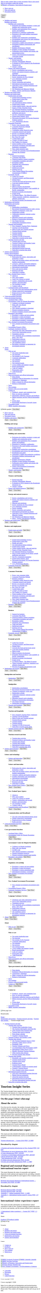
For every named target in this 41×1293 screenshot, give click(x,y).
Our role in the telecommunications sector (24, 289)
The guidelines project (19, 342)
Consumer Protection (14, 123)
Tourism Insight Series (19, 1059)
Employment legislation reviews (21, 97)
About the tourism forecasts (20, 1077)
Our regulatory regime (19, 284)
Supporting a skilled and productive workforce (26, 42)
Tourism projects (17, 234)
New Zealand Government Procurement (20, 322)
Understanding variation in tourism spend (24, 1066)
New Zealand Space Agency (17, 274)
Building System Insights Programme (23, 49)
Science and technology (12, 1237)
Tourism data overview (19, 241)
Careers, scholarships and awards (22, 281)
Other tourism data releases (20, 1053)
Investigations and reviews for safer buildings (25, 39)
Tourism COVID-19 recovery (21, 236)
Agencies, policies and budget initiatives (24, 264)
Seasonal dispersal (11, 1191)
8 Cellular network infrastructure (15, 1160)
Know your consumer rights (20, 125)
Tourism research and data (16, 240)
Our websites (12, 387)
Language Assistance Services (17, 329)
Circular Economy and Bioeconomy (23, 178)
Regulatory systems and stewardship (23, 315)
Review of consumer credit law (21, 133)
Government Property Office (17, 327)
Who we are (12, 351)
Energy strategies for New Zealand (22, 77)
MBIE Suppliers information (17, 406)
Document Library (10, 11)
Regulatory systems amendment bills (23, 318)
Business (11, 154)
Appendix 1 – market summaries (15, 1193)
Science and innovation (15, 255)
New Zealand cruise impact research (23, 1070)
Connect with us (17, 286)
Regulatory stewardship (15, 313)
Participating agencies (18, 339)
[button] (20, 1221)
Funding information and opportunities (23, 265)
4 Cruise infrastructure (12, 1153)
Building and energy (11, 1230)
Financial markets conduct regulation (23, 159)
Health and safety (17, 101)
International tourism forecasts (21, 248)
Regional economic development (22, 192)
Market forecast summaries (20, 1075)
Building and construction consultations (24, 37)
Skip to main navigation (21, 1)
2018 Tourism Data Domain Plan (22, 1030)
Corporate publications (19, 358)
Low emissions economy (19, 78)
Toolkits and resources (19, 341)
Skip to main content (7, 1)
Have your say (9, 8)
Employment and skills (15, 96)
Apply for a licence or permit (21, 279)
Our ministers (16, 359)
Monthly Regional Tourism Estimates (23, 1051)
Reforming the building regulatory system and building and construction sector (26, 26)
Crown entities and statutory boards (22, 365)
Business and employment (12, 1232)
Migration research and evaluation (22, 217)
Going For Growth (18, 176)
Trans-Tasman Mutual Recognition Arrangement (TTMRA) (22, 172)
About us (15, 275)
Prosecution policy (17, 370)
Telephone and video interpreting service (24, 330)
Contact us (11, 390)
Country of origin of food (19, 140)
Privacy (7, 1274)
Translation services (18, 334)
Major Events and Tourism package (23, 229)
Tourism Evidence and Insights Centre (23, 243)
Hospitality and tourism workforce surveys (25, 1058)
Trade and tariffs (17, 166)
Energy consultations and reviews (22, 70)
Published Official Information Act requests (25, 378)
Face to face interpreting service (21, 332)
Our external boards (18, 363)
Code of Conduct (17, 368)
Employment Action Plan (19, 99)
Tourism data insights (18, 246)
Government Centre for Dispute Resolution (21, 301)
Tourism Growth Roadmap (20, 228)
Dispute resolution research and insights (24, 311)
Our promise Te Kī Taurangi (20, 356)
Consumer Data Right (18, 157)
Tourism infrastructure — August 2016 (17, 1140)
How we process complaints (20, 394)
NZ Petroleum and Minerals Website (23, 89)
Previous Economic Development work (24, 200)
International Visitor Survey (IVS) (22, 1049)
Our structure (16, 354)
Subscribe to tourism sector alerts (22, 238)
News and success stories (19, 269)
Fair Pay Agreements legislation (21, 114)
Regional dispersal (11, 1190)
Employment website (18, 104)
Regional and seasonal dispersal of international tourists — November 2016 (18, 1181)
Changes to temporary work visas (22, 210)
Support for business (18, 156)
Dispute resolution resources (20, 310)
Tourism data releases (18, 245)
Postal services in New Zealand (21, 293)
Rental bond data (17, 60)
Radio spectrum (17, 294)
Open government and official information (21, 375)
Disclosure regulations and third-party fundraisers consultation (23, 146)
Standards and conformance (20, 164)
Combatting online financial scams (22, 130)
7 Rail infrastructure (11, 1158)
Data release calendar (18, 1034)
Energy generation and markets (21, 82)
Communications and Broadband (18, 287)
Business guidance (17, 128)
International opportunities (20, 267)
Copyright (8, 1270)
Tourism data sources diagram (21, 1032)
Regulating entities (17, 162)
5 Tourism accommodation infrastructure (18, 1155)
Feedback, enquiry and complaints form (24, 392)
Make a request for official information (23, 382)
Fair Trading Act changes (19, 142)
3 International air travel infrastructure (17, 1151)
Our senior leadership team (20, 353)
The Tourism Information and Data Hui (24, 1029)
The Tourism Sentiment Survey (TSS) (23, 1041)
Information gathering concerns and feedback (25, 395)
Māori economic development (21, 186)
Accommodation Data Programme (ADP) (24, 1047)
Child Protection (17, 371)
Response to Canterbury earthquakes (23, 32)
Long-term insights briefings (20, 183)
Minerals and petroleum (19, 75)
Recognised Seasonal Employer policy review (26, 209)
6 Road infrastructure (12, 1156)
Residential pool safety (19, 41)
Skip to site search (33, 1)
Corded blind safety (18, 138)
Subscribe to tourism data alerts (21, 250)
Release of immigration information (22, 219)
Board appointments (18, 366)
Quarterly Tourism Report (20, 1035)
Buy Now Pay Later (18, 137)
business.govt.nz (17, 169)
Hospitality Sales (17, 1044)
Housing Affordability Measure (21, 61)
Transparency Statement (19, 380)
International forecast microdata (21, 1078)
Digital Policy (16, 180)
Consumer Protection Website (21, 126)
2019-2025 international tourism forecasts (24, 1073)
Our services (16, 361)
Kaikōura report (17, 1063)
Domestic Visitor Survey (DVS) (21, 1042)
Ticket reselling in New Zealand (21, 144)
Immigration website (18, 212)
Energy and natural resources (17, 68)
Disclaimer (8, 1272)
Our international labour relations (22, 102)
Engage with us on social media (17, 389)
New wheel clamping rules (20, 149)
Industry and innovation (19, 282)
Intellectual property (18, 168)
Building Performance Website (21, 48)
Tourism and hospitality (15, 224)
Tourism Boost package (19, 231)
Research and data (17, 270)
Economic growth (13, 174)
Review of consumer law (19, 135)
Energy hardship (17, 80)
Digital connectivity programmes (22, 291)
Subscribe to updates (18, 272)
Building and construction (16, 24)
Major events (16, 185)
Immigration (12, 205)
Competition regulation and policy (22, 161)
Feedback (7, 1247)
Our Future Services (18, 221)
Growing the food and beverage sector (23, 181)
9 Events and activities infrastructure (16, 1162)
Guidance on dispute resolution (21, 303)
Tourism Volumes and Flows (20, 1046)
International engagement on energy (23, 84)
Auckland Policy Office (15, 299)
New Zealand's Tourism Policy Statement (24, 226)
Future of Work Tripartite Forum (22, 108)
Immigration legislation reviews (21, 222)
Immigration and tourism (8, 1019)
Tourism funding (17, 233)
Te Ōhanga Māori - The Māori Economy (24, 195)
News (10, 385)
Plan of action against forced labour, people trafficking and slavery (25, 112)
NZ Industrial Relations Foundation (23, 109)
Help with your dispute (19, 305)
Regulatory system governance (21, 317)
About (6, 1229)
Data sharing (16, 377)
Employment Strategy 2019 (20, 116)
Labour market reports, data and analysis (24, 106)
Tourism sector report (18, 1061)
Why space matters (18, 277)
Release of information (19, 383)
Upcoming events (13, 404)
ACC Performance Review (20, 121)
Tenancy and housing (14, 58)
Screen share (16, 401)
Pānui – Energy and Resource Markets (23, 90)
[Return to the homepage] (16, 5)
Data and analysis (10, 10)
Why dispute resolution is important (23, 308)
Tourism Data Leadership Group (22, 1027)
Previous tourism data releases (21, 1054)
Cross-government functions (13, 1234)
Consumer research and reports (21, 132)
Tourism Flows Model (19, 1065)
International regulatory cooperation (23, 320)
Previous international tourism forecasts (24, 1080)
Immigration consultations (20, 207)
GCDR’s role (16, 306)
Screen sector (16, 193)
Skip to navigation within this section (12, 3)
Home (2, 1017)
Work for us (12, 373)
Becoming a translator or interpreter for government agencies (24, 345)
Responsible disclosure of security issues (24, 402)
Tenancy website (17, 66)
